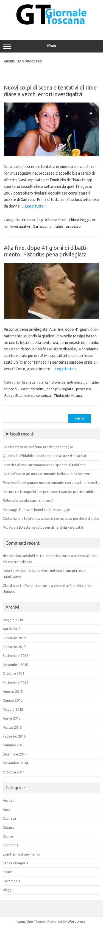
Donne (8, 836)
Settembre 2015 (15, 682)
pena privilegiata (59, 389)
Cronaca (28, 220)
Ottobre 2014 (13, 772)
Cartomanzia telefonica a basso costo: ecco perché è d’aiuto (51, 518)
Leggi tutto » (35, 206)
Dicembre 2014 (15, 754)
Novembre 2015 (15, 665)
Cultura (8, 827)
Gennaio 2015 (13, 745)
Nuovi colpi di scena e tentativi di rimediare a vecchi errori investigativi (51, 90)
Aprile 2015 (12, 718)
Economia (10, 845)
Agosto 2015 (13, 691)
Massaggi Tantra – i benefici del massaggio (36, 509)
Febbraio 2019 (14, 638)
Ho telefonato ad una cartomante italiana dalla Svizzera (47, 474)
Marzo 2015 (12, 727)
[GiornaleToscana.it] (51, 28)
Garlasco (40, 226)
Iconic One (24, 921)
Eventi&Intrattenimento (21, 854)
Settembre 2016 (15, 655)
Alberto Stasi (55, 220)
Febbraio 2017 (14, 647)
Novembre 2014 (15, 763)
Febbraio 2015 (14, 736)
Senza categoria (15, 863)
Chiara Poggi (79, 220)
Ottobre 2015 (13, 673)
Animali (8, 800)
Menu (51, 45)
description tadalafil (19, 556)
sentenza (43, 395)
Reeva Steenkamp (19, 395)
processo (73, 226)
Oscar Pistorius (32, 389)
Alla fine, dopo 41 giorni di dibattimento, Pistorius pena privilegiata (46, 251)
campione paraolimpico (64, 382)
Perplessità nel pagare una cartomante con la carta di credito (51, 482)
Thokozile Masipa (68, 395)
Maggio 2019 (13, 620)
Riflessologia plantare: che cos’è (28, 500)
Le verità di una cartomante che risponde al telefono (44, 465)
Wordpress (76, 921)
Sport (7, 872)
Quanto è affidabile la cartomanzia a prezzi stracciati (45, 456)
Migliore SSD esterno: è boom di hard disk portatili (43, 527)
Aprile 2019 (12, 629)
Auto (6, 809)
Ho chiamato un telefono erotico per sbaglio (38, 447)
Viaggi (7, 890)
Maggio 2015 (13, 709)
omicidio (56, 226)
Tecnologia (11, 881)
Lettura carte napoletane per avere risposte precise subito (49, 492)
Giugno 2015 (13, 700)
